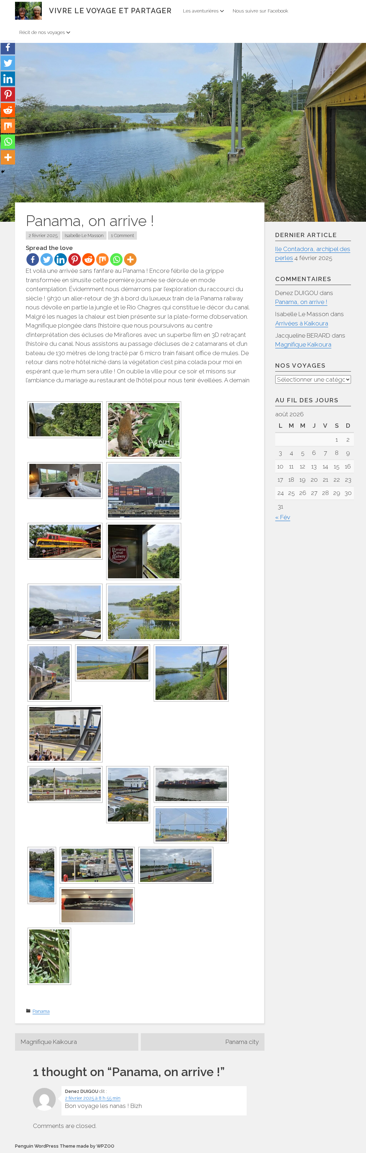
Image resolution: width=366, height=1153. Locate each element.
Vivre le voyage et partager (110, 10)
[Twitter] (46, 259)
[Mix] (102, 259)
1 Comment (122, 235)
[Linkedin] (60, 259)
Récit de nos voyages (42, 32)
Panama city (242, 1041)
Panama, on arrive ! (301, 301)
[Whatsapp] (116, 259)
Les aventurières (200, 11)
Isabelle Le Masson (84, 235)
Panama (41, 1011)
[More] (130, 259)
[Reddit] (88, 259)
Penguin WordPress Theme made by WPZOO (64, 1146)
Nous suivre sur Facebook (260, 11)
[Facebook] (32, 259)
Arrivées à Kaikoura (301, 323)
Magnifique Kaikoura (49, 1041)
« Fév (282, 517)
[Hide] (3, 172)
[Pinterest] (74, 259)
